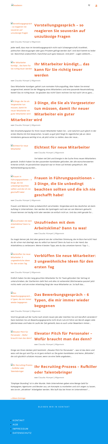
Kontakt (19, 420)
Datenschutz (22, 433)
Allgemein (36, 42)
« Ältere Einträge (18, 398)
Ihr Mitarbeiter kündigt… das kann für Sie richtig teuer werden (61, 70)
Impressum (20, 429)
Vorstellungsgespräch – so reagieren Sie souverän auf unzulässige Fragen (59, 31)
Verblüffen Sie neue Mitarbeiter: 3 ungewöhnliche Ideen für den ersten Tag (65, 261)
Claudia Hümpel (22, 42)
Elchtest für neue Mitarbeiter (62, 147)
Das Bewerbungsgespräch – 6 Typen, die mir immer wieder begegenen (61, 300)
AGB (15, 424)
